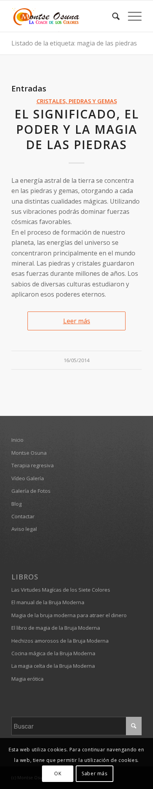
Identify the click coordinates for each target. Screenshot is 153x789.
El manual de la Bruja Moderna (47, 602)
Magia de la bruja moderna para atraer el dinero (69, 615)
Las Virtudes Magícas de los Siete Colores (60, 589)
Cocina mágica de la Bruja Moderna (53, 653)
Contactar (23, 516)
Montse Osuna (29, 452)
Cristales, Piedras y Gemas (76, 101)
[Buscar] (112, 16)
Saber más (94, 773)
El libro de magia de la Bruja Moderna (55, 627)
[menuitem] (112, 16)
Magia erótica (27, 678)
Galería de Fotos (31, 490)
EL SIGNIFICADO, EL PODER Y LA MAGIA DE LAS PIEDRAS (77, 129)
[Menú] (131, 16)
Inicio (17, 439)
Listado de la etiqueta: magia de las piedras (74, 43)
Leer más (76, 321)
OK (57, 773)
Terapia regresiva (32, 465)
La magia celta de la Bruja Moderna (53, 665)
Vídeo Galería (27, 478)
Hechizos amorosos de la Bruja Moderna (60, 640)
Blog (16, 503)
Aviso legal (24, 528)
